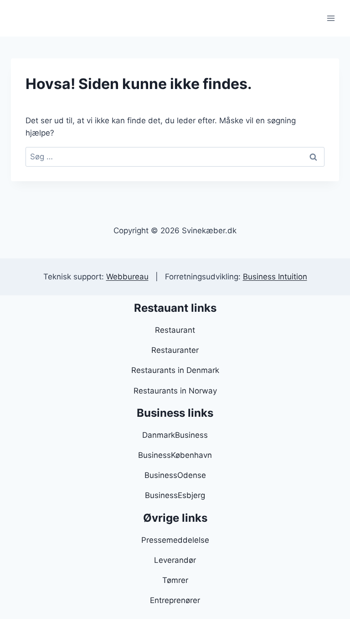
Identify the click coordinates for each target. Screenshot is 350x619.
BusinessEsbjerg (175, 495)
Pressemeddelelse (175, 540)
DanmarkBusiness (175, 435)
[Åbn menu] (330, 18)
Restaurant (175, 330)
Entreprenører (175, 600)
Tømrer (175, 580)
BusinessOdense (175, 475)
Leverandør (175, 560)
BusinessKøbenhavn (175, 455)
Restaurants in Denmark (175, 370)
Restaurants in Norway (175, 390)
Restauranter (175, 350)
